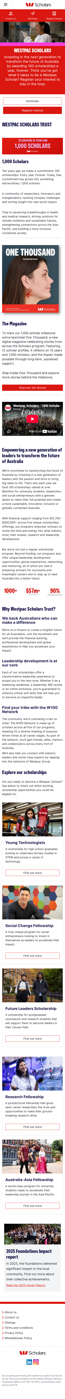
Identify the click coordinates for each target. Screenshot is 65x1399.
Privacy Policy (14, 1333)
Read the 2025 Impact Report (25, 1285)
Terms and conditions (19, 1327)
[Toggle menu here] (5, 4)
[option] (32, 58)
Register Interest (54, 18)
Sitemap (10, 1322)
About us (10, 1312)
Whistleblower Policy (18, 1338)
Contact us (11, 18)
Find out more (32, 873)
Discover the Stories (32, 387)
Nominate (32, 18)
